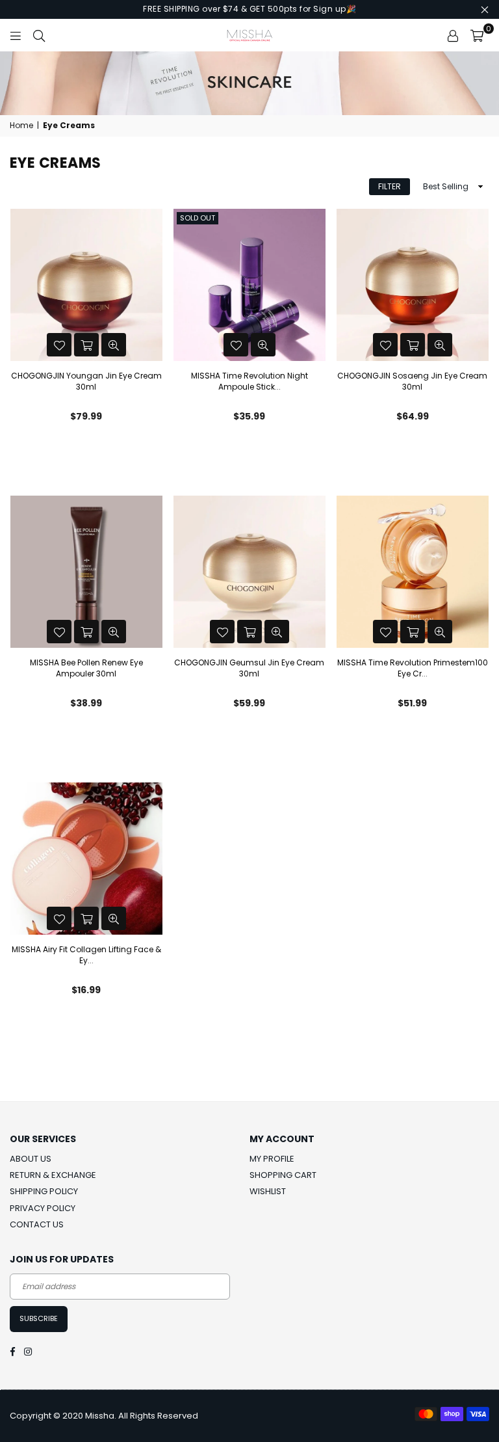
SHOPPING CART (283, 1175)
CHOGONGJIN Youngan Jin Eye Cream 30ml (86, 381)
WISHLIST (268, 1191)
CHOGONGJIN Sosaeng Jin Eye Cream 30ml (412, 381)
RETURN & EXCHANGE (53, 1175)
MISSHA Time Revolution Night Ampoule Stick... (249, 381)
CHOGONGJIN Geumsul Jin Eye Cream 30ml (249, 668)
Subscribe (38, 1318)
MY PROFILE (272, 1159)
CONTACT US (37, 1224)
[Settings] (453, 35)
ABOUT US (30, 1159)
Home (21, 125)
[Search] (39, 35)
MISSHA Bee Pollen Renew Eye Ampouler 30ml (86, 668)
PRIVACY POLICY (42, 1208)
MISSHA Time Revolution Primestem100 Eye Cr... (412, 668)
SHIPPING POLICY (44, 1191)
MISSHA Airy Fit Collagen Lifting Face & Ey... (86, 955)
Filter (389, 186)
